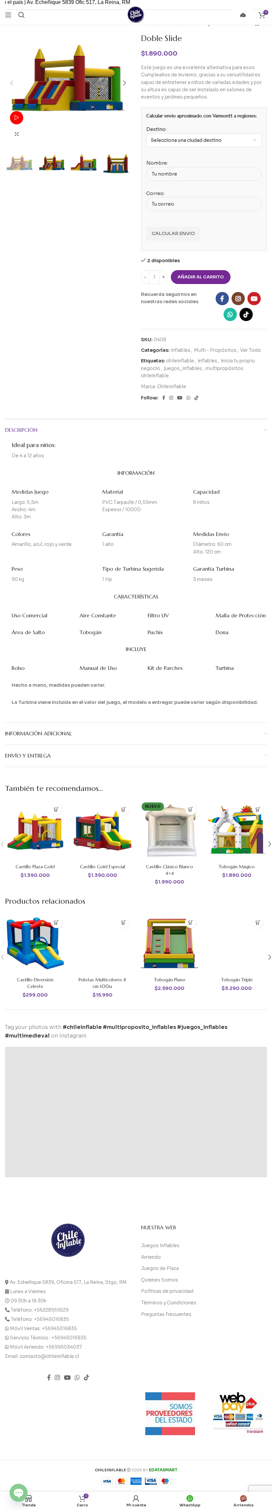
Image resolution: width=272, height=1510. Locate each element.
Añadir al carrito (200, 277)
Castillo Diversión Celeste (35, 983)
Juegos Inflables (160, 1245)
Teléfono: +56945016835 (40, 1319)
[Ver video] (16, 117)
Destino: (156, 129)
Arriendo (151, 1257)
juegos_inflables (183, 368)
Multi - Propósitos (215, 350)
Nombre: (157, 163)
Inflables (180, 350)
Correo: (155, 193)
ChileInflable (171, 386)
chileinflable (180, 361)
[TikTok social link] (246, 314)
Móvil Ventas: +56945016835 (43, 1328)
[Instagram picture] (38, 1079)
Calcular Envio (173, 233)
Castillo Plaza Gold (35, 867)
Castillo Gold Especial (102, 867)
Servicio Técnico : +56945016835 (48, 1338)
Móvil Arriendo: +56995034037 (46, 1347)
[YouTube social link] (254, 298)
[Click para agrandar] (16, 134)
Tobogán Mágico (237, 867)
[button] (56, 809)
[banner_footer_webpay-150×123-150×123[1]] (238, 1412)
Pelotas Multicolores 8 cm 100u (102, 983)
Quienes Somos (159, 1280)
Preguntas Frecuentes (166, 1314)
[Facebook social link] (222, 298)
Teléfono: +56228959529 (40, 1310)
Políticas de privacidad (167, 1291)
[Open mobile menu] (8, 14)
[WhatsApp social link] (230, 314)
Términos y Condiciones (168, 1303)
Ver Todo (250, 350)
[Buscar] (21, 14)
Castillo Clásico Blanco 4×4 (169, 870)
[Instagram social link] (238, 298)
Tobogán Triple (237, 980)
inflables (207, 361)
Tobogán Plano (169, 980)
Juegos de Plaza (160, 1268)
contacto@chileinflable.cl (49, 1356)
